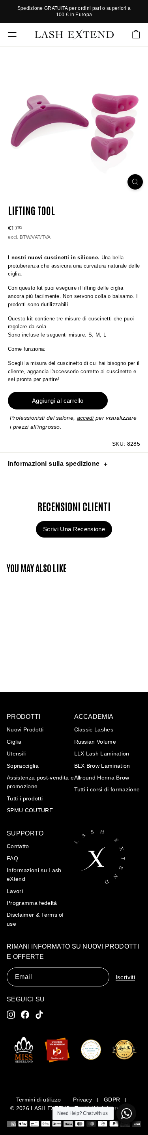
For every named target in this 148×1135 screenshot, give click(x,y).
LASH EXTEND (50, 1108)
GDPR (112, 1099)
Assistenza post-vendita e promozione (40, 781)
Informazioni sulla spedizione (54, 463)
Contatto (18, 846)
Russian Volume (95, 742)
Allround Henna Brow (101, 777)
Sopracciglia (23, 766)
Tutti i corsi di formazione (107, 789)
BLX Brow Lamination (102, 766)
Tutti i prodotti (25, 798)
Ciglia (14, 742)
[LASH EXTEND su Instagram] (11, 1014)
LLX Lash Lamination (101, 753)
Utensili (16, 753)
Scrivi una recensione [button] (74, 529)
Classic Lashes (94, 729)
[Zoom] (135, 182)
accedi (85, 418)
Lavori (15, 891)
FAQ (12, 858)
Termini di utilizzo (38, 1099)
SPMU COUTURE (30, 810)
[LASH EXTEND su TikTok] (39, 1014)
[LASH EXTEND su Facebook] (25, 1014)
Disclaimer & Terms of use (35, 919)
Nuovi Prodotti (25, 729)
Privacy (82, 1099)
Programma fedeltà (32, 903)
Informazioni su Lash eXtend (34, 874)
